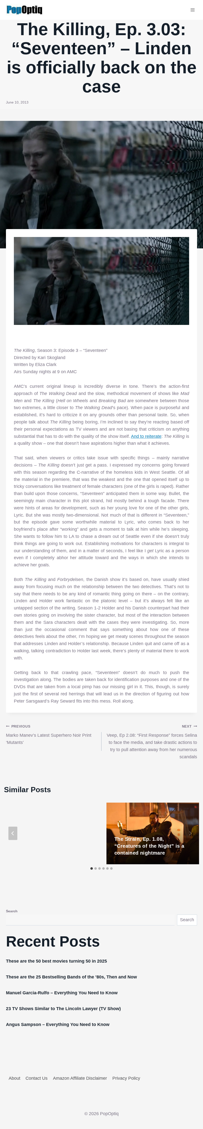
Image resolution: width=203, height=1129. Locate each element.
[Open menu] (192, 10)
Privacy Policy (126, 1078)
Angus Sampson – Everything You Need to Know (57, 1024)
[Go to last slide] (12, 833)
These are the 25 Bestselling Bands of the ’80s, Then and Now (71, 976)
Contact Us (36, 1078)
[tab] (91, 868)
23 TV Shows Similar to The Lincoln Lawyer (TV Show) (63, 1008)
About (14, 1078)
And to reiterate (146, 436)
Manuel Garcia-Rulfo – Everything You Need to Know (62, 992)
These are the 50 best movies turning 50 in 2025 (56, 961)
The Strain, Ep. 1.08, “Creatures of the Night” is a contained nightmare (149, 846)
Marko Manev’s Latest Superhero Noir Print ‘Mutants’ (48, 734)
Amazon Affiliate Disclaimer (80, 1078)
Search (12, 911)
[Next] (190, 833)
